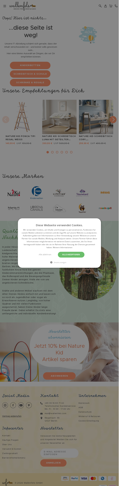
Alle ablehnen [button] (45, 254)
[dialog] (59, 243)
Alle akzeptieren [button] (71, 254)
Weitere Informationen (62, 247)
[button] (59, 262)
